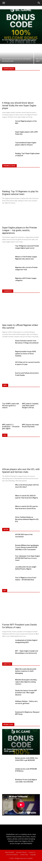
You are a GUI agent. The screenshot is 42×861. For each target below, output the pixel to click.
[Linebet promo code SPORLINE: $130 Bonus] (7, 772)
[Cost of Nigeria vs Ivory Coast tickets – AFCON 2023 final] (7, 581)
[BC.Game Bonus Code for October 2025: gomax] (21, 26)
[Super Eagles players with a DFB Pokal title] (7, 135)
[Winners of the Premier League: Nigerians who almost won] (7, 260)
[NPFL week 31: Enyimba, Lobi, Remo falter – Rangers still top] (31, 396)
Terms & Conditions (12, 854)
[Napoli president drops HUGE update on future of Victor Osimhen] (7, 355)
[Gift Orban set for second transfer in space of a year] (7, 366)
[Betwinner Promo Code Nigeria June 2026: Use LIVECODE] (7, 783)
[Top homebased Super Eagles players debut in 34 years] (7, 146)
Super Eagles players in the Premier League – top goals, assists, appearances (19, 230)
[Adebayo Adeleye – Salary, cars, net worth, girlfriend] (7, 705)
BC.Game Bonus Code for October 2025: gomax (18, 750)
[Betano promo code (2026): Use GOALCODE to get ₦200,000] (7, 762)
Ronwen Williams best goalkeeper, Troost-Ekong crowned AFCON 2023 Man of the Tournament (27, 547)
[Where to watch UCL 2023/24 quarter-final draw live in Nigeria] (7, 499)
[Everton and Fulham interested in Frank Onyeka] (7, 376)
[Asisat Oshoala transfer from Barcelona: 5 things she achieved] (7, 344)
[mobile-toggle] (3, 3)
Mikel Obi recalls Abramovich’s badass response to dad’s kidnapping (25, 671)
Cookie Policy (24, 854)
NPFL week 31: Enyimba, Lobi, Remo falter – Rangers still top (30, 405)
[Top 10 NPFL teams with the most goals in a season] (11, 396)
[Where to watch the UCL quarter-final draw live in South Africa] (7, 510)
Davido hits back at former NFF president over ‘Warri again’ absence (26, 693)
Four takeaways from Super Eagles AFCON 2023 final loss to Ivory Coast (27, 558)
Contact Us (32, 852)
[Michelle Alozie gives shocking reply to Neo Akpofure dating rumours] (7, 683)
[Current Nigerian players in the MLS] (7, 124)
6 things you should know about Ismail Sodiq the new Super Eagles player (19, 106)
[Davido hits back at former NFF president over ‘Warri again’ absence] (7, 694)
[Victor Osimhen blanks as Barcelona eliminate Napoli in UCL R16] (7, 521)
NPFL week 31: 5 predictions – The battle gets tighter (10, 426)
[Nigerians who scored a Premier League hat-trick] (7, 271)
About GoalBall (9, 852)
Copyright (33, 854)
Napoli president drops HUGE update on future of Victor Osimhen (25, 354)
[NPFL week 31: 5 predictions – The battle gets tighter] (11, 417)
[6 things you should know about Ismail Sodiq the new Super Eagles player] (21, 87)
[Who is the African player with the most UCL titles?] (7, 488)
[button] (39, 3)
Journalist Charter (21, 852)
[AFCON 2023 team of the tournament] (7, 538)
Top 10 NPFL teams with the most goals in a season (10, 405)
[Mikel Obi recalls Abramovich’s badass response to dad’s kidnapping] (7, 672)
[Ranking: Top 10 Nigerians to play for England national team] (21, 179)
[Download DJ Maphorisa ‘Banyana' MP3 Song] (7, 716)
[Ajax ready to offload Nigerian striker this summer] (21, 309)
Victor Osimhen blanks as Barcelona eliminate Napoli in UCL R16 (27, 519)
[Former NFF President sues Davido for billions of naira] (21, 608)
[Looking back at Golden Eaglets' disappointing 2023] (7, 644)
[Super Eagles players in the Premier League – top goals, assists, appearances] (21, 215)
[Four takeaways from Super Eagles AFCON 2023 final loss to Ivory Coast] (7, 559)
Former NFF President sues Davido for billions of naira (19, 626)
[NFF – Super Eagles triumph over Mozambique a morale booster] (7, 654)
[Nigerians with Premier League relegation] (7, 282)
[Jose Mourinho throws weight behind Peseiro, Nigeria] (7, 570)
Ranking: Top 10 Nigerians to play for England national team (20, 192)
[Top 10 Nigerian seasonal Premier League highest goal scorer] (7, 249)
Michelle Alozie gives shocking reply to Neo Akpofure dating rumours (26, 682)
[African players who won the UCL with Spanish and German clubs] (17, 54)
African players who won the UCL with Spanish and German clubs (21, 470)
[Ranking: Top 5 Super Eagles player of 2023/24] (7, 157)
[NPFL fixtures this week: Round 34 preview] (31, 417)
